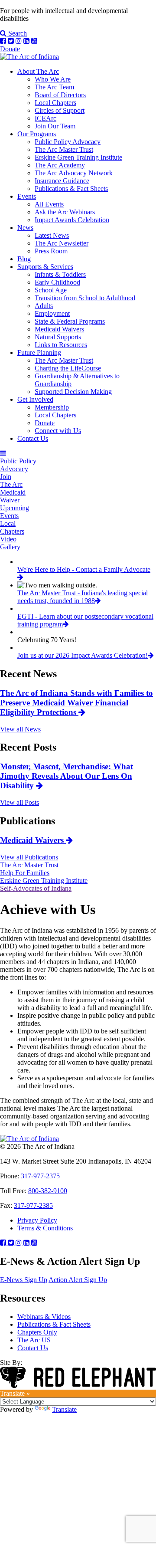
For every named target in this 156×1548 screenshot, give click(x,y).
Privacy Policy (37, 1220)
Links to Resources (61, 344)
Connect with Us (58, 430)
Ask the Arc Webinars (65, 212)
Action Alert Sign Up (78, 1279)
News (25, 227)
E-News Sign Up (23, 1279)
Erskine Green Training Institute (78, 157)
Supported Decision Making (73, 391)
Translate (64, 1409)
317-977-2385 (33, 1205)
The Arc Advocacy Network (74, 173)
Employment (52, 313)
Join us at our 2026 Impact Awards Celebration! (82, 655)
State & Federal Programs (70, 321)
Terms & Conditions (45, 1228)
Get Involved (35, 399)
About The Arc (38, 71)
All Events (49, 204)
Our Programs (36, 134)
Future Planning (39, 352)
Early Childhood (57, 282)
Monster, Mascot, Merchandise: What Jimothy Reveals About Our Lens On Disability (66, 776)
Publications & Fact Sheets (71, 188)
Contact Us (32, 438)
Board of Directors (60, 94)
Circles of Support (59, 110)
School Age (51, 290)
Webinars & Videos (44, 1316)
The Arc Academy (60, 165)
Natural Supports (58, 337)
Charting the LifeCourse (68, 368)
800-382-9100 (47, 1190)
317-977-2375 (40, 1176)
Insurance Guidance (62, 180)
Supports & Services (45, 266)
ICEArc (45, 118)
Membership (52, 407)
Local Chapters (55, 102)
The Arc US (34, 1340)
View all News (20, 729)
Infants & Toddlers (60, 274)
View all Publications (29, 857)
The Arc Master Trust (64, 149)
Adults (44, 305)
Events (26, 196)
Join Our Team (55, 126)
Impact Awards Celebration (72, 219)
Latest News (52, 235)
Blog (24, 258)
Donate (10, 48)
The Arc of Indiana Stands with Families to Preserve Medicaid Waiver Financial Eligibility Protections (76, 703)
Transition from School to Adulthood (85, 298)
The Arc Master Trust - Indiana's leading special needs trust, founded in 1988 (82, 596)
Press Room (51, 251)
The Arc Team (54, 87)
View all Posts (19, 802)
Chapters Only (37, 1332)
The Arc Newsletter (61, 243)
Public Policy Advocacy (68, 141)
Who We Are (53, 79)
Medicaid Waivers (59, 329)
